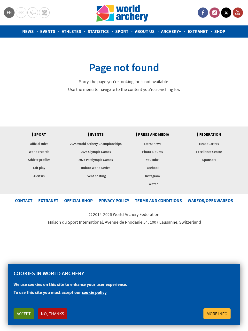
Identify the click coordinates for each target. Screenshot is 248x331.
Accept (24, 313)
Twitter (226, 12)
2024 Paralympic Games (95, 160)
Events (47, 31)
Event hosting (95, 176)
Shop (219, 31)
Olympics (21, 12)
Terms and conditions (158, 200)
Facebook (203, 12)
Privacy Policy (114, 200)
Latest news (152, 144)
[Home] (122, 13)
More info (217, 313)
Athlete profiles (39, 160)
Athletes (71, 31)
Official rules (39, 144)
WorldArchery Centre (44, 12)
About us (145, 31)
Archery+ (171, 31)
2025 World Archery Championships (96, 144)
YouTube (237, 12)
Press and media (153, 134)
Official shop (78, 200)
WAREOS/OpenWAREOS (210, 200)
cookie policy (94, 292)
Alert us (39, 176)
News (28, 31)
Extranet (198, 31)
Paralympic (32, 12)
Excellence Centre (209, 152)
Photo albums (152, 152)
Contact (23, 200)
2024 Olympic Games (96, 152)
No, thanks (52, 313)
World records (39, 152)
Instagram (214, 12)
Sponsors (209, 160)
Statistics (98, 31)
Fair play (39, 168)
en (9, 12)
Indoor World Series (95, 168)
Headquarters (209, 144)
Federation (210, 134)
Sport (121, 31)
